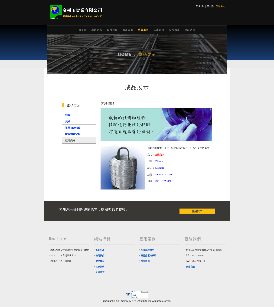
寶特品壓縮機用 (148, 255)
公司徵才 (174, 29)
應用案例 (128, 29)
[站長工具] (139, 294)
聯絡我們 (190, 29)
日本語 (210, 6)
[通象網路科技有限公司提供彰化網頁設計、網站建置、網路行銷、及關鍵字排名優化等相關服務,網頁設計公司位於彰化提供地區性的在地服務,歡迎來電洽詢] (128, 294)
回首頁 (83, 29)
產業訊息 (96, 29)
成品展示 (143, 29)
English (200, 6)
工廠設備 (159, 29)
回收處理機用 (147, 249)
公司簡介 (112, 29)
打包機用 (145, 260)
